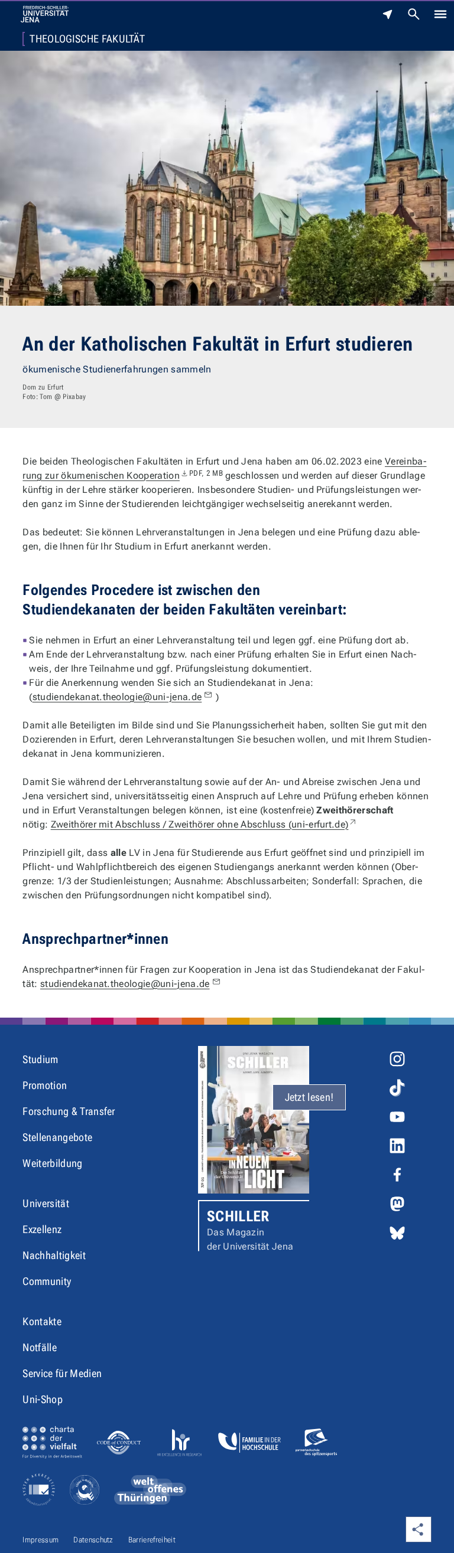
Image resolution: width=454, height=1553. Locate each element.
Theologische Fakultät (87, 39)
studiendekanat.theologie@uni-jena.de (117, 696)
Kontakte (41, 1321)
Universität (45, 1203)
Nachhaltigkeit (53, 1255)
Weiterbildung (52, 1163)
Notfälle (39, 1347)
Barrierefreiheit (152, 1539)
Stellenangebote (57, 1137)
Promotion (44, 1085)
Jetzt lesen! (309, 1097)
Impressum (40, 1539)
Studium (40, 1059)
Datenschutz (93, 1539)
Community (46, 1281)
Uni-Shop (42, 1399)
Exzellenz (41, 1229)
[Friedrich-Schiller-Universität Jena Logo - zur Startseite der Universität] (45, 14)
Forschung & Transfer (68, 1111)
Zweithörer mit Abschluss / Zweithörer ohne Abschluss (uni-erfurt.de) (204, 824)
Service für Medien (62, 1373)
